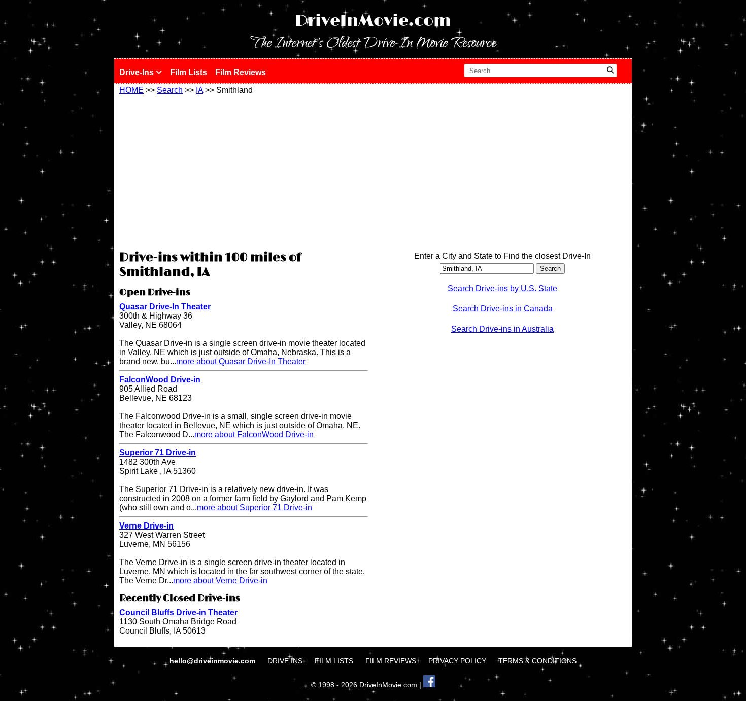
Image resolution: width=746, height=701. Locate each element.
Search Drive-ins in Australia (502, 329)
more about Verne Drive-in (220, 580)
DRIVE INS (284, 661)
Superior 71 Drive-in (157, 452)
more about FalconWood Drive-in (254, 434)
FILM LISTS (334, 661)
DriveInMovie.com (373, 21)
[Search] (610, 70)
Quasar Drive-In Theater (165, 306)
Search (170, 90)
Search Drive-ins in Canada (503, 308)
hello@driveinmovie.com (213, 661)
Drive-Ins (137, 72)
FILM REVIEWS (390, 661)
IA (199, 90)
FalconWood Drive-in (159, 379)
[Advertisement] (243, 171)
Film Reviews (240, 72)
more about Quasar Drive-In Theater (241, 361)
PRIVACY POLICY (457, 661)
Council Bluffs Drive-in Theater (178, 612)
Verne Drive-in (146, 525)
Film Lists (188, 72)
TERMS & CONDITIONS (537, 661)
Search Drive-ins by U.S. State (502, 288)
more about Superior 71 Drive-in (254, 507)
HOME (131, 90)
